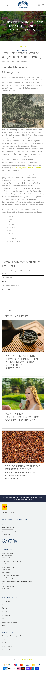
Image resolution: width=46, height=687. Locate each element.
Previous (21, 46)
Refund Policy (7, 650)
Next (26, 46)
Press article (6, 615)
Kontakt (4, 612)
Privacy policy (7, 646)
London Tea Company (25, 659)
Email (4, 281)
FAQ (3, 618)
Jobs (3, 625)
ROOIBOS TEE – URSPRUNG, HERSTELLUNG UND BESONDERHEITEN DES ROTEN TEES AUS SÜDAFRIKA (23, 472)
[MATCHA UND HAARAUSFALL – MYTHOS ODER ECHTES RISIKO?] (23, 394)
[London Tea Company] (23, 5)
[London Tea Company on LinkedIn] (15, 541)
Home (17, 50)
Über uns (5, 608)
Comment (6, 290)
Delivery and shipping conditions (13, 636)
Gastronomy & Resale (9, 622)
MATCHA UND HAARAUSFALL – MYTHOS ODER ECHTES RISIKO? (22, 417)
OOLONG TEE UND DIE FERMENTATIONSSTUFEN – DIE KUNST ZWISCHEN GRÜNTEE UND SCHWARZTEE (22, 362)
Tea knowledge (26, 50)
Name (4, 273)
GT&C (4, 639)
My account (6, 601)
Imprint (4, 643)
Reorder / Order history (10, 605)
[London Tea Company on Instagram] (10, 541)
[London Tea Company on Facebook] (4, 541)
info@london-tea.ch (9, 534)
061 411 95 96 (11, 532)
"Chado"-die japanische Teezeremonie (26, 168)
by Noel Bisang (6, 61)
